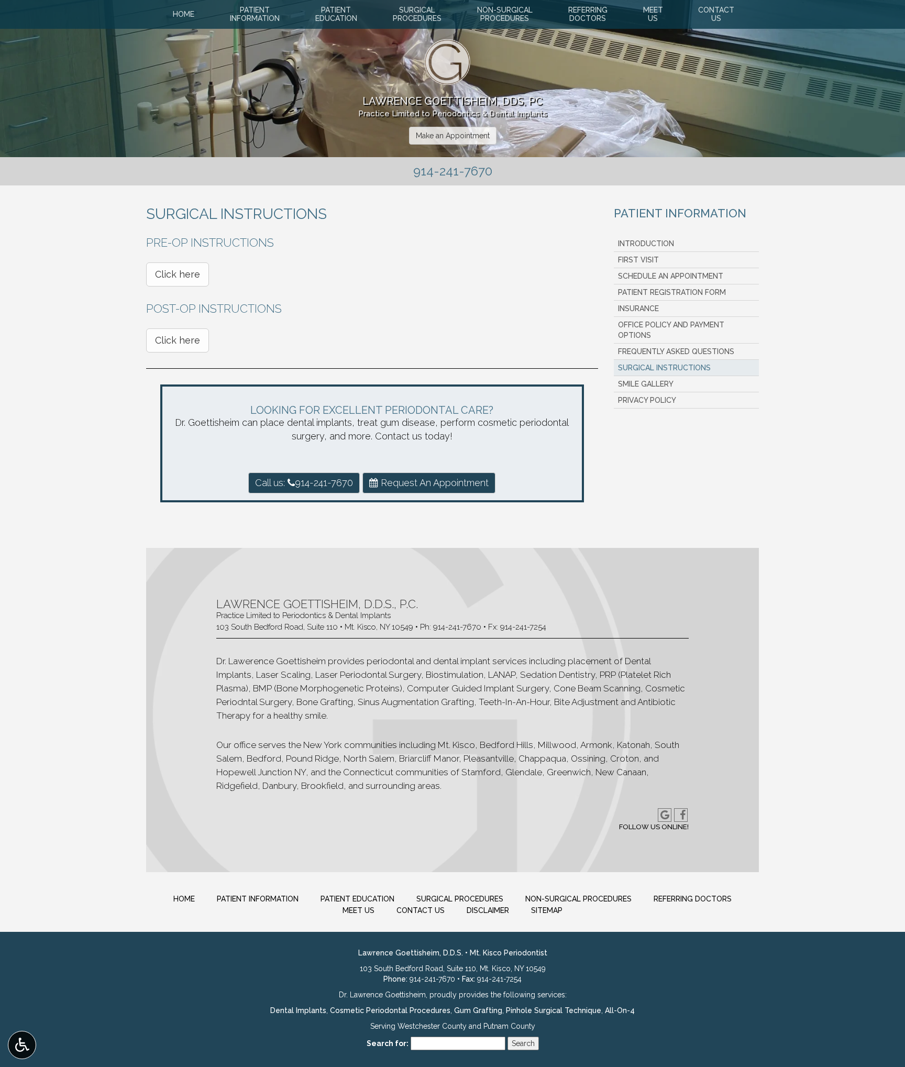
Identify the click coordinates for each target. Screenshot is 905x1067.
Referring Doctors (693, 899)
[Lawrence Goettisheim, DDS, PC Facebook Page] (681, 815)
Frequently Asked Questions (676, 351)
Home (183, 14)
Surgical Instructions (664, 368)
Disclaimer (488, 910)
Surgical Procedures (459, 899)
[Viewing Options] (22, 1045)
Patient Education (357, 899)
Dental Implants (298, 1010)
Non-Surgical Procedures (578, 899)
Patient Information (680, 213)
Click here (177, 274)
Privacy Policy (647, 400)
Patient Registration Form (672, 292)
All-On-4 (620, 1010)
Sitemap (546, 910)
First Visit (638, 260)
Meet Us (358, 910)
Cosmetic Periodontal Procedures (390, 1010)
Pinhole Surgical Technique (553, 1010)
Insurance (638, 308)
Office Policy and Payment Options (671, 330)
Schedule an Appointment (670, 276)
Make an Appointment (453, 135)
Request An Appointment (433, 482)
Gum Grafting (478, 1010)
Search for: (388, 1043)
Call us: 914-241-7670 (304, 482)
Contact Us (420, 910)
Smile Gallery (646, 384)
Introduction (646, 243)
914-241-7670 (457, 627)
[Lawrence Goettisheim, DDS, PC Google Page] (664, 815)
